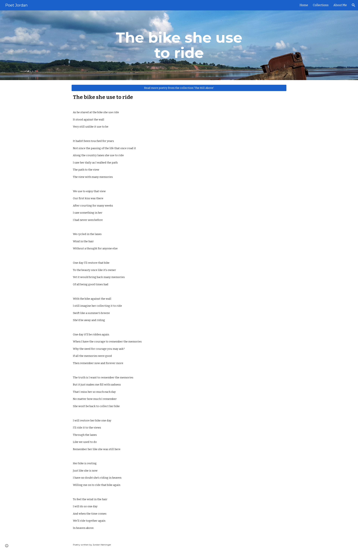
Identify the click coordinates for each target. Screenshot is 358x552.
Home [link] (304, 5)
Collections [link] (321, 5)
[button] (353, 5)
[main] (179, 45)
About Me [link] (340, 5)
